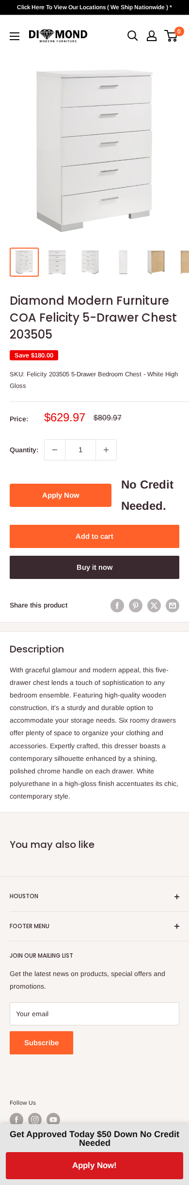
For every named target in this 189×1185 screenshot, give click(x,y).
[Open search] (132, 35)
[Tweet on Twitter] (154, 605)
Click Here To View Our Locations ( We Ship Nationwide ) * (94, 7)
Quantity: (24, 450)
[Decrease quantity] (55, 450)
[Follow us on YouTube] (53, 1119)
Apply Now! (94, 1165)
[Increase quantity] (106, 450)
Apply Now (60, 495)
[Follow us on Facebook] (16, 1119)
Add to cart (94, 536)
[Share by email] (172, 605)
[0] (171, 36)
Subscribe (41, 1042)
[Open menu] (14, 36)
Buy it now (94, 567)
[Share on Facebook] (117, 605)
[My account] (152, 35)
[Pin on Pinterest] (135, 605)
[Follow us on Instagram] (35, 1119)
